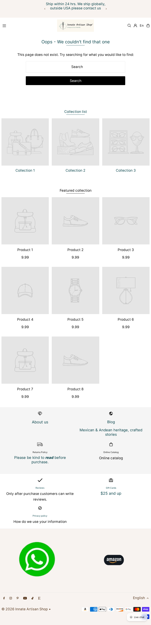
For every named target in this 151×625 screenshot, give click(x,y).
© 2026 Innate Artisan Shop (24, 609)
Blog (111, 422)
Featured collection (76, 190)
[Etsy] (39, 598)
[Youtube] (25, 598)
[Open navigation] (27, 25)
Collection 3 (126, 170)
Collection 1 (25, 170)
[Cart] (148, 25)
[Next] (106, 9)
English (139, 598)
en (142, 25)
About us (40, 422)
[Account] (135, 25)
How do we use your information (40, 522)
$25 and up (111, 493)
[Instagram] (10, 598)
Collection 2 (75, 170)
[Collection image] (25, 142)
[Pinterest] (18, 598)
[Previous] (45, 9)
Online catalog (111, 458)
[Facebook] (4, 598)
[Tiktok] (32, 598)
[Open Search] (129, 25)
